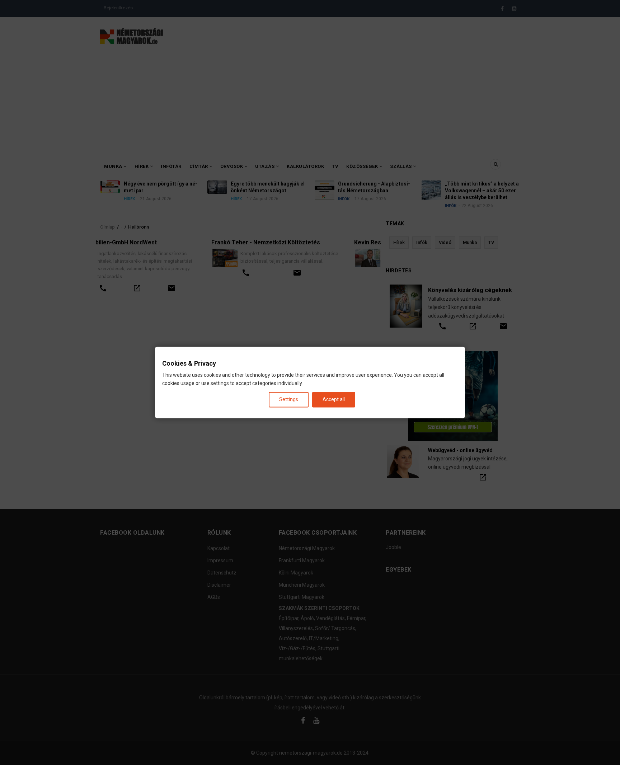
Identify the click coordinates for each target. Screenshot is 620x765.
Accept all (334, 399)
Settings (288, 399)
